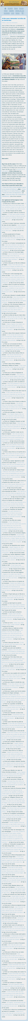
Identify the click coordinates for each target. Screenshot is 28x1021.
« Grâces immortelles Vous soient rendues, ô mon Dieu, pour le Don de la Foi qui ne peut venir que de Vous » (13, 966)
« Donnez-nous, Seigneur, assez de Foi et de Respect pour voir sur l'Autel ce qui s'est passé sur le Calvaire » (13, 464)
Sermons (21, 8)
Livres (12, 13)
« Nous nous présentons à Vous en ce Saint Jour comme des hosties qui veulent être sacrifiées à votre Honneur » (14, 385)
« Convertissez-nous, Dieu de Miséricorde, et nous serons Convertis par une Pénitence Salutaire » (13, 716)
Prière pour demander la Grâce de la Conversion (13, 19)
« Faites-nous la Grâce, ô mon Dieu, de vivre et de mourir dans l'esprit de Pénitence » (13, 1013)
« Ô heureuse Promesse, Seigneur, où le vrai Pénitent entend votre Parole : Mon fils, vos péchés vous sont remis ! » (13, 707)
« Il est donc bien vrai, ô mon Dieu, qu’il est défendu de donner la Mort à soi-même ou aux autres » (14, 817)
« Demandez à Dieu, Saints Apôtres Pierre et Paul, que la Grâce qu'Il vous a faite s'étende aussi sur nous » (14, 920)
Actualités (10, 8)
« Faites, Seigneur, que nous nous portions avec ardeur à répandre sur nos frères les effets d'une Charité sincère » (14, 765)
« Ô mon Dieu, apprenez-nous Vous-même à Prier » (13, 644)
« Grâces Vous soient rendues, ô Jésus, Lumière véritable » (13, 624)
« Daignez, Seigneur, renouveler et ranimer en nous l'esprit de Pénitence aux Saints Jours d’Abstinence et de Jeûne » (13, 746)
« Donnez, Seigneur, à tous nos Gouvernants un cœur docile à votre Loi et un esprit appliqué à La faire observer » (13, 824)
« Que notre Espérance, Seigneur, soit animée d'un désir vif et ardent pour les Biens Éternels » (13, 986)
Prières (6, 11)
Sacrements (7, 13)
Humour (18, 13)
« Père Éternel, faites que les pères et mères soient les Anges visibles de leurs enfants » (13, 810)
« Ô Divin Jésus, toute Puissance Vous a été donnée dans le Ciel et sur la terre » (13, 567)
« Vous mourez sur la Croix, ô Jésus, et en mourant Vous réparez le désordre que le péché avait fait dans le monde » (13, 455)
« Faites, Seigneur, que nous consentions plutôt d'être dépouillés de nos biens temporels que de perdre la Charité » (13, 775)
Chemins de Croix (19, 11)
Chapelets (11, 11)
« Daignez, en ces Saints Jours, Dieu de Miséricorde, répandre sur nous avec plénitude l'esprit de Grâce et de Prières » (13, 576)
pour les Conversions (12, 23)
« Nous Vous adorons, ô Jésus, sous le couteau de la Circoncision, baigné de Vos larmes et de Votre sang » (13, 348)
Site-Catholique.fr (14, 2)
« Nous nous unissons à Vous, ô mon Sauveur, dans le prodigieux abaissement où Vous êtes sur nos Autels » (13, 446)
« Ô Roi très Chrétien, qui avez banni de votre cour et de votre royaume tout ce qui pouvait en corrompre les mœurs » (14, 929)
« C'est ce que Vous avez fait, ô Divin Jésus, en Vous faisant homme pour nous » (14, 367)
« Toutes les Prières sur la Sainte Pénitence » (14, 190)
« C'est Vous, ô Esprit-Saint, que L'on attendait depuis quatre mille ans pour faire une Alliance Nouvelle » (14, 598)
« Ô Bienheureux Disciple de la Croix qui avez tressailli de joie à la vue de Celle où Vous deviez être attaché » (14, 938)
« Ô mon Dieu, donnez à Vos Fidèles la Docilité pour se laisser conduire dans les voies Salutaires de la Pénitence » (13, 686)
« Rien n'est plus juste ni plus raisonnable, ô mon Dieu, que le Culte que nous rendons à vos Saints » (14, 947)
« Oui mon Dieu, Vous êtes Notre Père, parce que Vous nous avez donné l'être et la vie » (13, 238)
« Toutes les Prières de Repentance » (12, 193)
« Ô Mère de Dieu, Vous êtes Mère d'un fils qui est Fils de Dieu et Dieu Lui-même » (13, 318)
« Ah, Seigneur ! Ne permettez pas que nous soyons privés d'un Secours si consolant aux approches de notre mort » (13, 1004)
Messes (16, 8)
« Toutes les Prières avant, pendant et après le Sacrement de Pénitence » (14, 188)
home (5, 9)
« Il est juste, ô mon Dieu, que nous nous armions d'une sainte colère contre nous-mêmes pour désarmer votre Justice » (13, 677)
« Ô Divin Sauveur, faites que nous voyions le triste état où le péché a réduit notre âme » (13, 668)
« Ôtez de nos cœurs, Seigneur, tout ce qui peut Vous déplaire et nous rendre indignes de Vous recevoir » (13, 558)
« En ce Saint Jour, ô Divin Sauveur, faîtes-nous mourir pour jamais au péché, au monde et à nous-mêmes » (13, 485)
